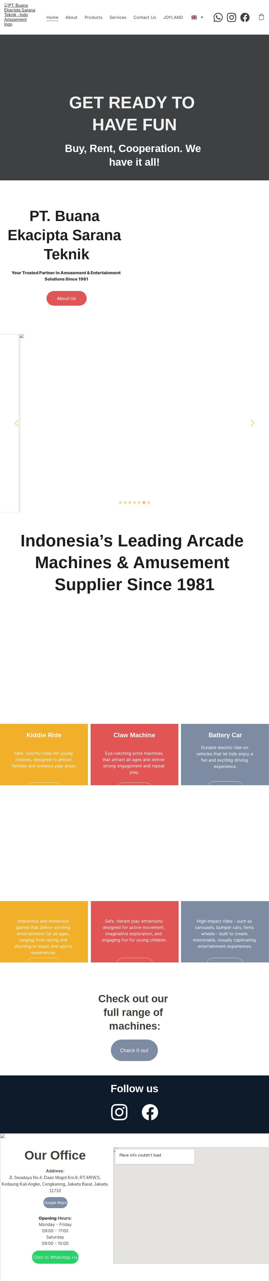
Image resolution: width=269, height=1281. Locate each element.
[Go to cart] (261, 17)
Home (52, 17)
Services (118, 17)
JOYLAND (173, 17)
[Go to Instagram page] (233, 17)
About (71, 17)
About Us (66, 298)
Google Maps (55, 1202)
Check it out (134, 1050)
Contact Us (144, 17)
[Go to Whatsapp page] (220, 17)
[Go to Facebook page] (245, 17)
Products (93, 17)
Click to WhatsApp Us (55, 1257)
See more (44, 790)
